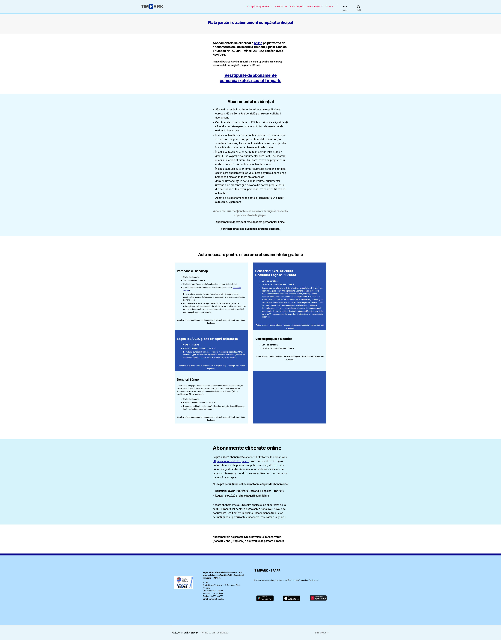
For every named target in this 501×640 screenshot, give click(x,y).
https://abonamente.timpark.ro (231, 461)
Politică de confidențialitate (214, 632)
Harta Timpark (297, 6)
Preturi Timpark (314, 6)
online (258, 43)
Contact (329, 6)
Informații (279, 6)
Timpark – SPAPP (189, 632)
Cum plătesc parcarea (258, 6)
